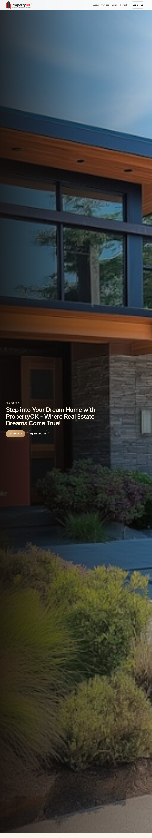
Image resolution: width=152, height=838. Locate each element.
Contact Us (138, 5)
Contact (123, 5)
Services (105, 5)
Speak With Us (15, 434)
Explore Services (38, 434)
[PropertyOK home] (19, 5)
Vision (114, 5)
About (96, 5)
